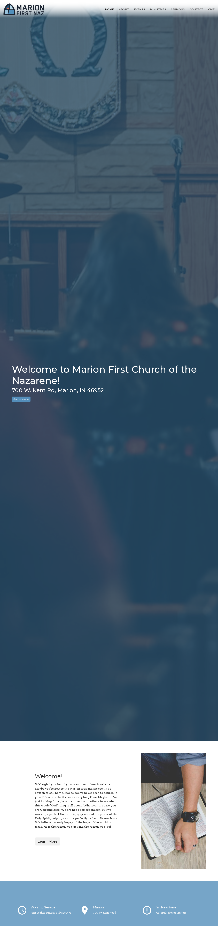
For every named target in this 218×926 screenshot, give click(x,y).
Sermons (178, 9)
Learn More (48, 841)
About (124, 9)
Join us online (21, 399)
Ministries (158, 9)
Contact (196, 9)
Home (109, 9)
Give (211, 9)
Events (139, 9)
